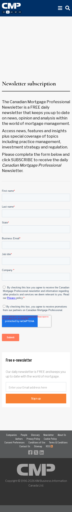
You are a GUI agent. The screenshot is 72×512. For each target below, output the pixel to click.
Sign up (36, 398)
